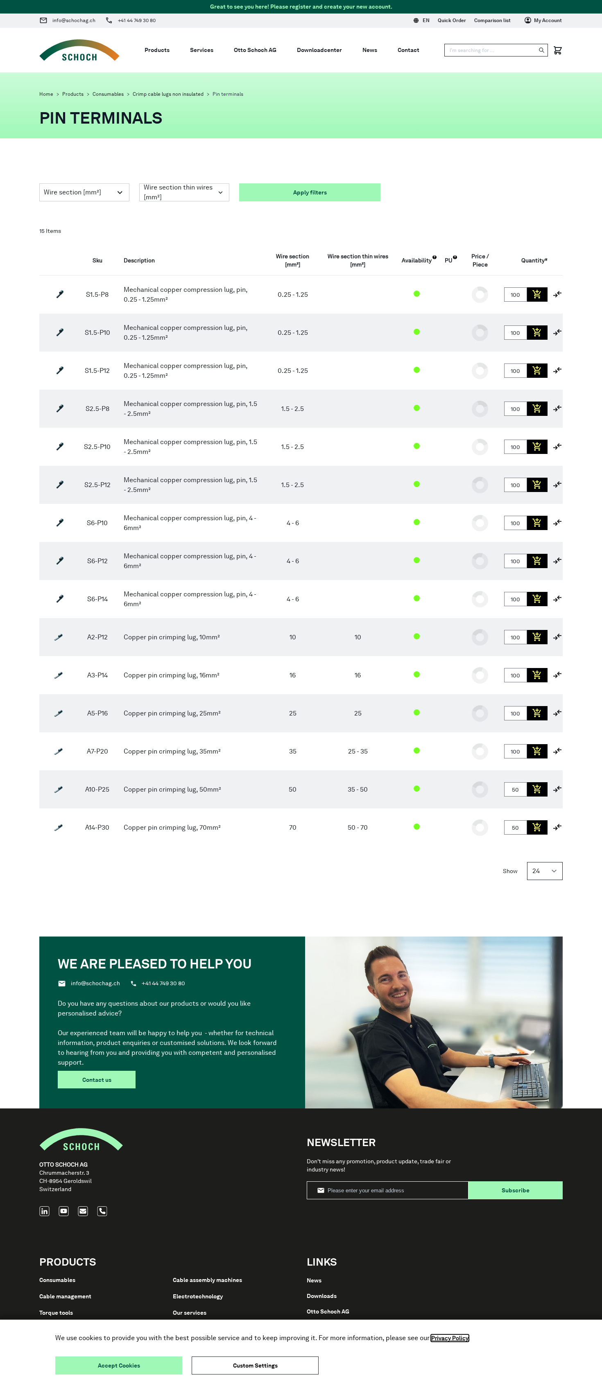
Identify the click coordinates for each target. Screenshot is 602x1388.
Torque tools (56, 1312)
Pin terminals (228, 94)
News (314, 1280)
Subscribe (516, 1190)
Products (73, 94)
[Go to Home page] (79, 50)
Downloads (322, 1296)
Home (46, 94)
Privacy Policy (449, 1338)
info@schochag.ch (73, 20)
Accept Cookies (119, 1365)
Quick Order (452, 20)
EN (426, 20)
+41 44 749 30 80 (137, 20)
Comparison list (492, 20)
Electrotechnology (198, 1296)
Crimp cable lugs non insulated (168, 94)
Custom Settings (255, 1365)
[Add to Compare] (557, 294)
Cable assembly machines (207, 1280)
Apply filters (310, 192)
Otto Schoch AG (328, 1311)
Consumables (108, 94)
